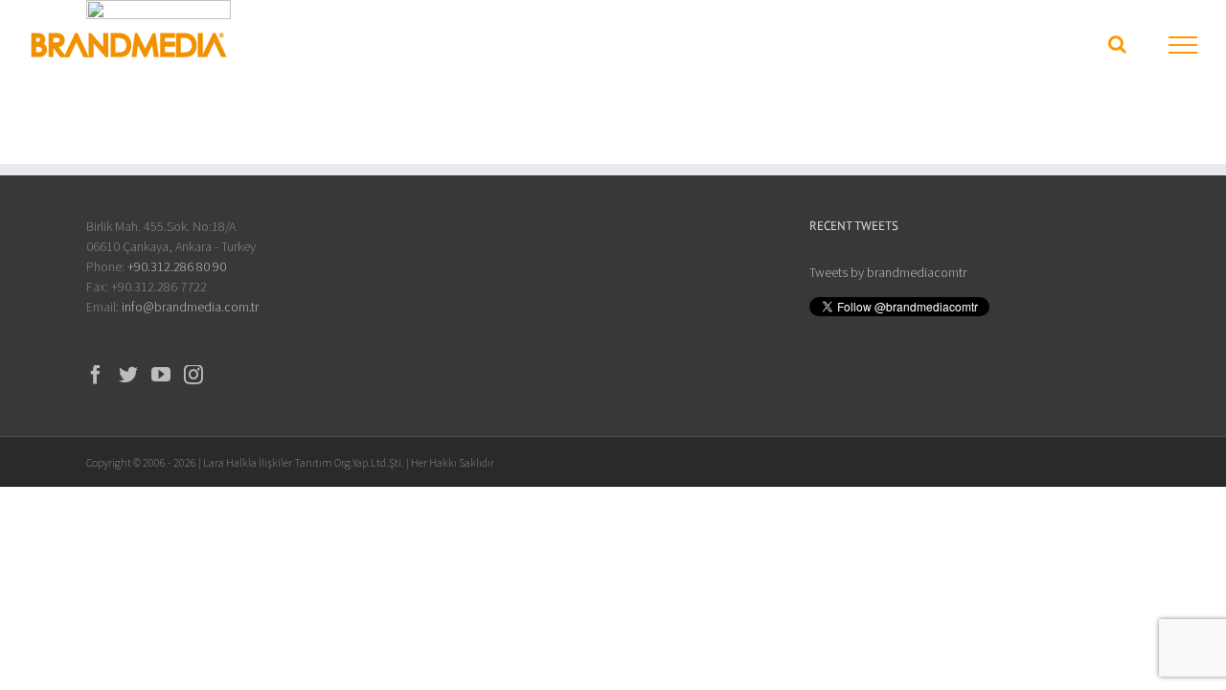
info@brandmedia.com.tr (190, 306)
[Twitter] (128, 374)
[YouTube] (160, 374)
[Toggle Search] (1117, 44)
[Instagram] (193, 374)
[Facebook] (95, 374)
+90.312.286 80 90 (176, 266)
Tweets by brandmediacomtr (887, 272)
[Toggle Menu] (1183, 45)
